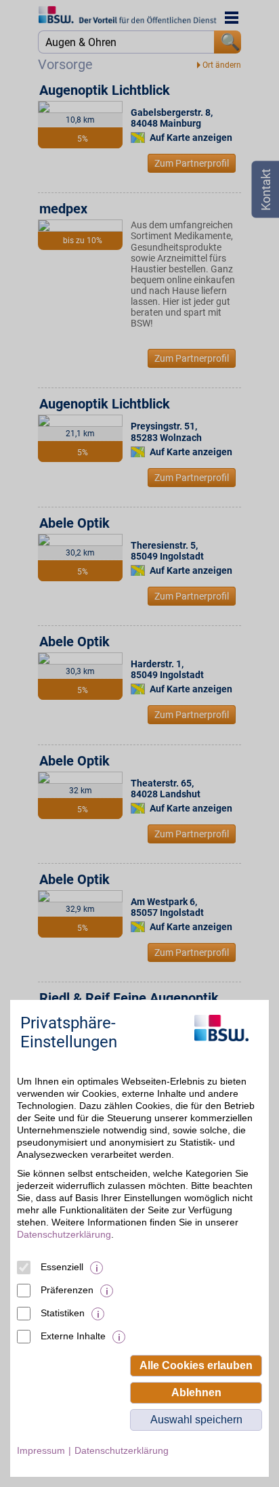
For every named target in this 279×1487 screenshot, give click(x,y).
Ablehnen (196, 1392)
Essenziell (62, 1266)
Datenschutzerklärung (64, 1234)
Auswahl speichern (196, 1419)
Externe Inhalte (73, 1336)
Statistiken (63, 1312)
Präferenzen (67, 1289)
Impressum (41, 1450)
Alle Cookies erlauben (196, 1365)
